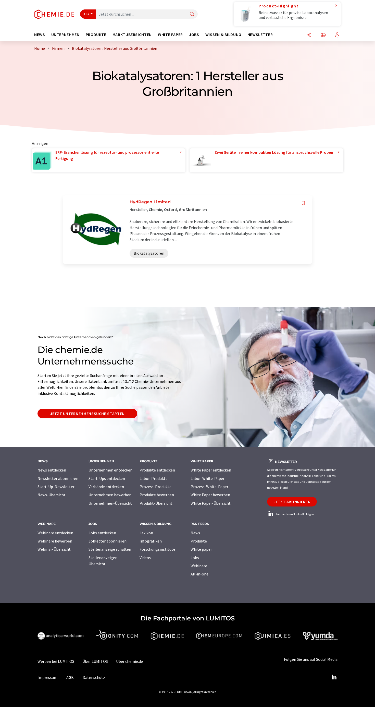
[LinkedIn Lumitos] (334, 677)
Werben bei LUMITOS (56, 661)
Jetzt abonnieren (291, 501)
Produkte (199, 541)
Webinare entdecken (55, 532)
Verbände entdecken (106, 486)
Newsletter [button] (260, 34)
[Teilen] (309, 35)
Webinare (199, 565)
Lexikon (146, 532)
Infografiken (151, 541)
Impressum (47, 677)
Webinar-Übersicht (54, 549)
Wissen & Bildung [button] (223, 34)
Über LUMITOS (95, 661)
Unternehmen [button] (65, 34)
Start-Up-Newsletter (56, 486)
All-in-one (199, 573)
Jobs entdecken (102, 532)
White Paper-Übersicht (211, 503)
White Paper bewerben (210, 494)
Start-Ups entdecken (107, 478)
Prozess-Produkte (155, 486)
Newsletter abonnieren (58, 478)
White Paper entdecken (211, 470)
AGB (70, 677)
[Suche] (192, 14)
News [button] (39, 34)
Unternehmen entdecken (110, 470)
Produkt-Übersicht (156, 503)
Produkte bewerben (157, 494)
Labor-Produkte (154, 478)
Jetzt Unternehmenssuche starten (87, 413)
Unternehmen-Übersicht (110, 503)
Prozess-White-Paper (209, 486)
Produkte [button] (96, 34)
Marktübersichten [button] (132, 34)
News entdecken (52, 470)
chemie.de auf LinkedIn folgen (294, 514)
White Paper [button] (170, 34)
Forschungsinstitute (157, 549)
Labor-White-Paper (207, 478)
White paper (201, 549)
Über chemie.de (129, 661)
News (195, 532)
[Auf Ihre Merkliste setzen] (303, 203)
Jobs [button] (194, 34)
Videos (145, 557)
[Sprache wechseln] (323, 35)
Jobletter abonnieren (108, 541)
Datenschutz (94, 677)
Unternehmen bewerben (110, 494)
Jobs (195, 557)
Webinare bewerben (55, 541)
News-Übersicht (52, 494)
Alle (86, 14)
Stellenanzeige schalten (110, 549)
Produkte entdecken (157, 470)
